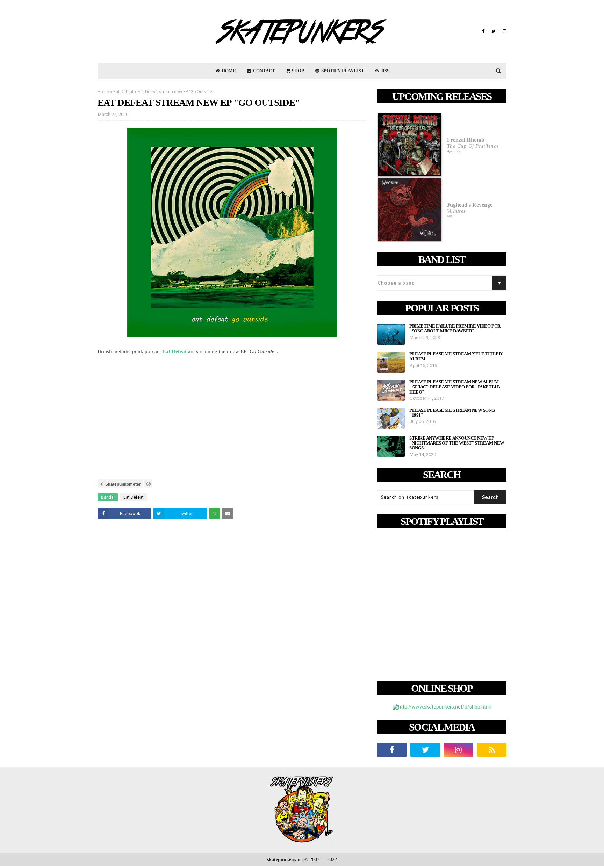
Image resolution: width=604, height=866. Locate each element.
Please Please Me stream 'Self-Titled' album (456, 356)
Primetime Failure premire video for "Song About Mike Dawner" (455, 328)
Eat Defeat (123, 91)
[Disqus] (232, 622)
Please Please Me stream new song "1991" (452, 413)
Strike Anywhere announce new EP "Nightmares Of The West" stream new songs (456, 443)
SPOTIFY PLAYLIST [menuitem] (342, 70)
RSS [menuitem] (384, 70)
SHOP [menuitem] (297, 70)
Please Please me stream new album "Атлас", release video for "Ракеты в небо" (454, 387)
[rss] (491, 750)
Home (103, 91)
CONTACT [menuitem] (263, 70)
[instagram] (503, 31)
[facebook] (483, 31)
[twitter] (493, 31)
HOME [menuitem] (228, 70)
